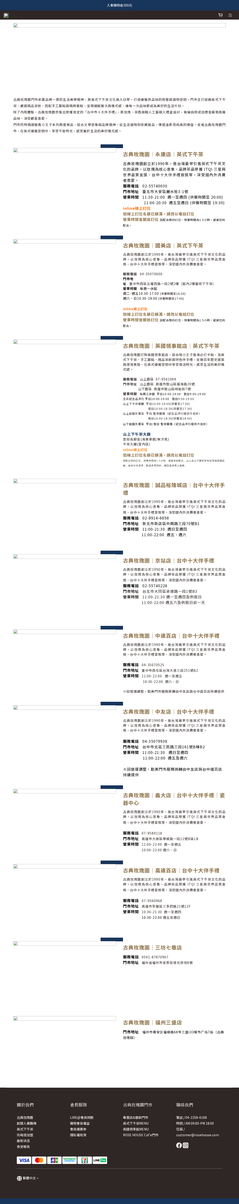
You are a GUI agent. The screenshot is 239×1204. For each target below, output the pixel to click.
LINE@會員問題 (82, 1117)
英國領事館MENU (136, 1129)
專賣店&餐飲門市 (135, 1117)
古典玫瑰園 (25, 1117)
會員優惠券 (78, 1129)
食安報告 (23, 1146)
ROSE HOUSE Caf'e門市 (140, 1135)
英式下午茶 (25, 1129)
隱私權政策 (78, 1135)
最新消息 (23, 1140)
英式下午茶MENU (136, 1123)
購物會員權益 (80, 1123)
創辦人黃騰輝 (26, 1123)
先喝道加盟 (25, 1135)
